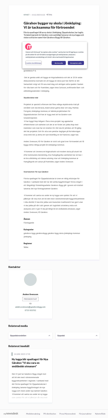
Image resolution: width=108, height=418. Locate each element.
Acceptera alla (76, 63)
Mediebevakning (33, 414)
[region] (54, 55)
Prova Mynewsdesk (67, 414)
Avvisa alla (59, 63)
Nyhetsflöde (100, 414)
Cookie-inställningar (33, 63)
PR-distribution (49, 414)
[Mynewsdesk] (11, 413)
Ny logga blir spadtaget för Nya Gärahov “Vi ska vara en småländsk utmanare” (30, 363)
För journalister (85, 414)
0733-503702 (30, 310)
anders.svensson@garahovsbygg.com (30, 307)
